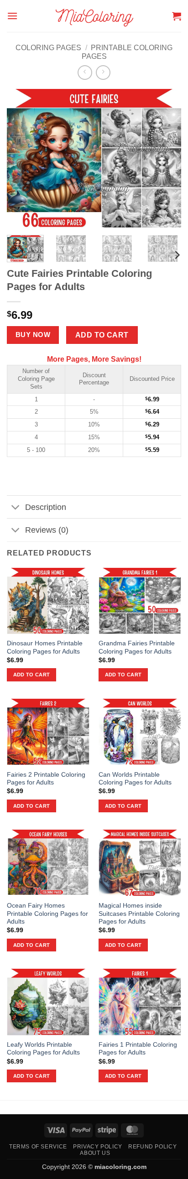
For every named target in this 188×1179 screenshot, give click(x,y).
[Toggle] (16, 508)
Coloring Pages (48, 48)
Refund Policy (152, 1146)
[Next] (176, 255)
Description (45, 507)
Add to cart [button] (31, 674)
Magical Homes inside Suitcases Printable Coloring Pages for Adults (139, 913)
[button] (12, 16)
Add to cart (102, 335)
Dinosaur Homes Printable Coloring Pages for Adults (45, 647)
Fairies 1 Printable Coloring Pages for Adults (138, 1048)
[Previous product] (103, 72)
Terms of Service (38, 1146)
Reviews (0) (46, 530)
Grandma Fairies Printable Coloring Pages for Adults (137, 647)
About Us (95, 1153)
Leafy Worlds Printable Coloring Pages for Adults (43, 1048)
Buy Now (33, 334)
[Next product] (85, 72)
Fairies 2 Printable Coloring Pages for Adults (46, 778)
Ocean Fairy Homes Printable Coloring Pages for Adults (47, 913)
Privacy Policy (97, 1146)
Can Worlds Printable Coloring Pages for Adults (135, 778)
